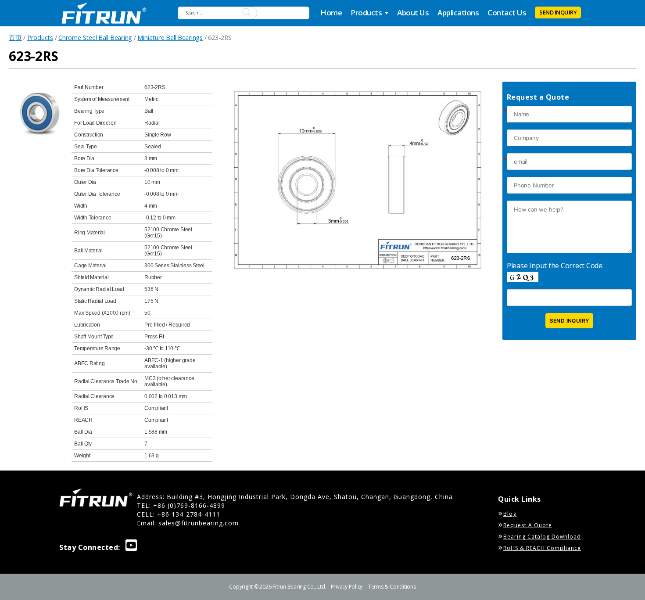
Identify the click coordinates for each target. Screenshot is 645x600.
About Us (413, 12)
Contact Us (506, 12)
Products (366, 12)
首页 (15, 37)
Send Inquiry (558, 12)
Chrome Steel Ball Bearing (95, 37)
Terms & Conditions (392, 586)
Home (331, 12)
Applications (458, 12)
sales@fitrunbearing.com (198, 523)
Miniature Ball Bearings (169, 37)
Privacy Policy (347, 586)
